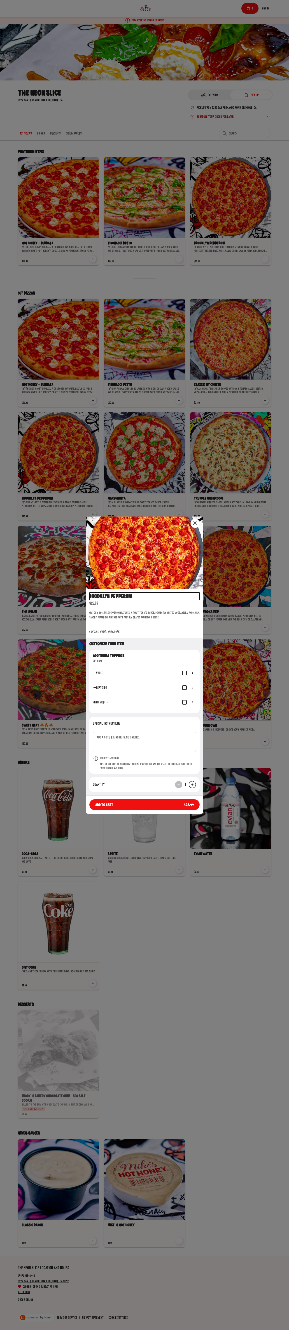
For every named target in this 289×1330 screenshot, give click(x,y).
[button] (144, 552)
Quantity (99, 784)
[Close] (195, 523)
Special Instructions (107, 723)
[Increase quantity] (192, 784)
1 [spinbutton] (185, 784)
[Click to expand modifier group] (192, 673)
